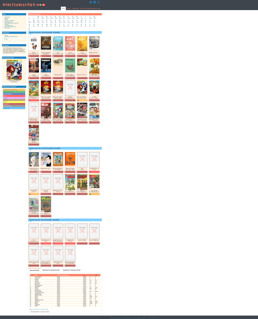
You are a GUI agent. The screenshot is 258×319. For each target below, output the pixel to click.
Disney (6, 35)
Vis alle (5, 38)
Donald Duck (117, 317)
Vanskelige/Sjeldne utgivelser (12, 23)
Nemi (134, 317)
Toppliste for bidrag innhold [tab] (71, 270)
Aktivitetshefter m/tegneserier (10, 89)
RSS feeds (7, 27)
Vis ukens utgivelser (9, 20)
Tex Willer (143, 317)
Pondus (138, 317)
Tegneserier (7, 17)
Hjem (63, 8)
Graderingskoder (9, 25)
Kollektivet (128, 317)
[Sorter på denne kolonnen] (84, 275)
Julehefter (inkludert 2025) (11, 36)
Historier (7, 18)
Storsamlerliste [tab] (34, 270)
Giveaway (5, 100)
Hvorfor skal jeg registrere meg (90, 8)
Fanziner (5, 98)
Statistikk (7, 24)
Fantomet (123, 317)
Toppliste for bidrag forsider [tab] (51, 270)
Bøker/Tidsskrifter (7, 94)
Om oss (150, 317)
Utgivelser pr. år (8, 21)
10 (44, 309)
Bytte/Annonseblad (7, 91)
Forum (69, 8)
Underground (6, 108)
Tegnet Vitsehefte (7, 106)
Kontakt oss (156, 317)
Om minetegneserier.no (10, 26)
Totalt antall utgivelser (63, 275)
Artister (6, 19)
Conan (111, 317)
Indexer (5, 102)
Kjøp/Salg (75, 8)
